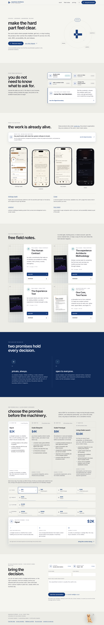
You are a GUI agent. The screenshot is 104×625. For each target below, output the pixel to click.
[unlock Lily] (93, 614)
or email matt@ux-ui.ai (72, 594)
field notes (67, 2)
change (69, 566)
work (60, 2)
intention (77, 19)
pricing (74, 2)
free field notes (11, 621)
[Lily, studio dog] (89, 618)
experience (92, 32)
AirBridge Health (13, 196)
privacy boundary (20, 621)
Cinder (55, 196)
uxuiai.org (76, 126)
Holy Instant (57, 207)
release (63, 43)
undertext (11, 207)
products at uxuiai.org (48, 621)
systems (87, 47)
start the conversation (56, 594)
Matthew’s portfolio (29, 621)
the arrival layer (38, 621)
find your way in (17, 43)
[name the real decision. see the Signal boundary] (78, 34)
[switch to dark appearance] (79, 2)
